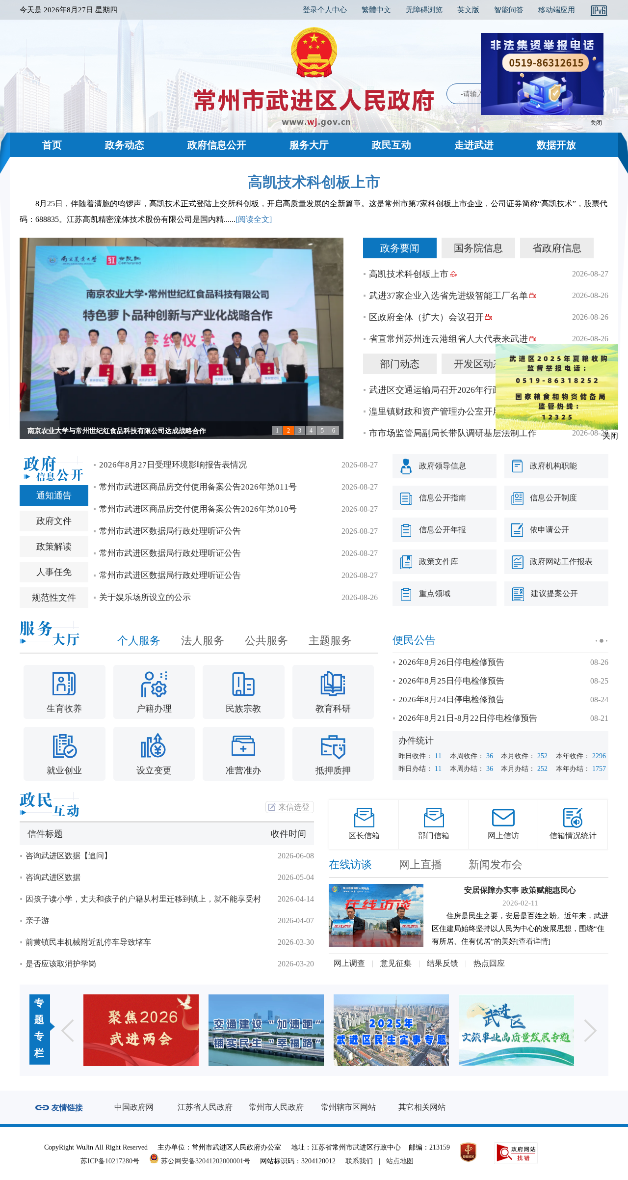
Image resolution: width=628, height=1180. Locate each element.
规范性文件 (54, 598)
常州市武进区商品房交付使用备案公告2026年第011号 (198, 487)
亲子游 (37, 920)
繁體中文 (376, 10)
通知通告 (54, 495)
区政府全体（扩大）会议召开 (426, 317)
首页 (52, 144)
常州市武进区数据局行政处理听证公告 (170, 531)
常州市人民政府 (276, 1107)
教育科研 (333, 708)
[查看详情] (533, 941)
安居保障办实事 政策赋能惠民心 (520, 890)
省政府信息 (556, 248)
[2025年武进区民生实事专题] (391, 1030)
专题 (39, 1011)
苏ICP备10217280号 (113, 1161)
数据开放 (556, 144)
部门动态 (399, 363)
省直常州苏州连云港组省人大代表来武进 (448, 339)
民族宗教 (243, 708)
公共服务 (266, 640)
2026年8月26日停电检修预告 (451, 662)
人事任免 (54, 572)
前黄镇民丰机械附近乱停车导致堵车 (88, 942)
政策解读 (54, 546)
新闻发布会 (496, 864)
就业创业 (64, 770)
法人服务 (202, 640)
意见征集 (396, 963)
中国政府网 (134, 1107)
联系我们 (359, 1161)
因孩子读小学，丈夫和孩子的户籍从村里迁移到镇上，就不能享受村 (143, 899)
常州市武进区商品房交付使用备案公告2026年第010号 (198, 509)
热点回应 (489, 963)
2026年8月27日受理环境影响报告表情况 (173, 464)
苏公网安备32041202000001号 (204, 1161)
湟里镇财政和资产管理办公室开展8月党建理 (455, 411)
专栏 (39, 1044)
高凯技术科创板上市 (314, 182)
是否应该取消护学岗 (61, 964)
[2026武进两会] (141, 1030)
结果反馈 (442, 963)
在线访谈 (350, 864)
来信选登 (294, 807)
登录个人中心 (325, 10)
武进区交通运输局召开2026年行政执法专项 (453, 390)
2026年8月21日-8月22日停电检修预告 (467, 718)
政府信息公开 (216, 144)
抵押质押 (333, 770)
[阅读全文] (254, 219)
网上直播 (420, 864)
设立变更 (154, 770)
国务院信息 (478, 248)
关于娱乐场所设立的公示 (145, 597)
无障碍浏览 (424, 10)
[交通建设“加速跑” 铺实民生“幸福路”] (266, 1030)
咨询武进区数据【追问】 (69, 855)
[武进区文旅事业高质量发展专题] (516, 1030)
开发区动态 (478, 363)
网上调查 (349, 963)
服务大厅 (309, 144)
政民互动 (391, 144)
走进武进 (474, 144)
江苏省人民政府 (205, 1107)
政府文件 (54, 521)
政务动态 (124, 144)
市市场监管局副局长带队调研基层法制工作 (453, 433)
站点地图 (400, 1161)
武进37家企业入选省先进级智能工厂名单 (448, 296)
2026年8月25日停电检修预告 (451, 681)
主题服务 (330, 640)
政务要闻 (399, 248)
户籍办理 (154, 708)
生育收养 (64, 708)
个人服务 (138, 640)
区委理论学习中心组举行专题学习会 (82, 431)
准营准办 (243, 770)
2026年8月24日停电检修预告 (451, 699)
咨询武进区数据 (53, 877)
